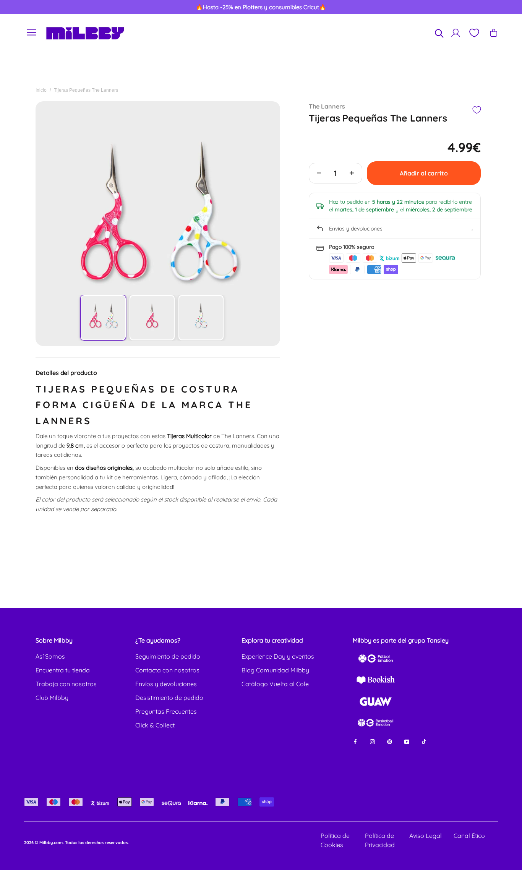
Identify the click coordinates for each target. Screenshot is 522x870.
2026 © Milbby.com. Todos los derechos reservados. (76, 842)
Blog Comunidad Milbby (275, 670)
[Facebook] (355, 741)
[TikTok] (423, 741)
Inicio (41, 90)
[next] (490, 7)
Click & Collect (155, 725)
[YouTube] (406, 741)
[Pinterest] (389, 741)
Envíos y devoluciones (166, 684)
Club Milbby (52, 697)
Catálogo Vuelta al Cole (275, 684)
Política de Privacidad (380, 840)
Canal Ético (469, 835)
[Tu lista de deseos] (473, 33)
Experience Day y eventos (278, 656)
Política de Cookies (335, 840)
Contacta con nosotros (167, 670)
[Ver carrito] (493, 32)
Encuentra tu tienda (63, 670)
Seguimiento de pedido (167, 656)
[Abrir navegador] (31, 32)
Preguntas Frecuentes (166, 711)
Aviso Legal (425, 835)
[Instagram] (372, 741)
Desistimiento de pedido (169, 697)
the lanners (327, 106)
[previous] (31, 7)
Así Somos (50, 656)
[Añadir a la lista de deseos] (476, 109)
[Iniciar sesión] (455, 32)
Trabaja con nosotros (66, 684)
